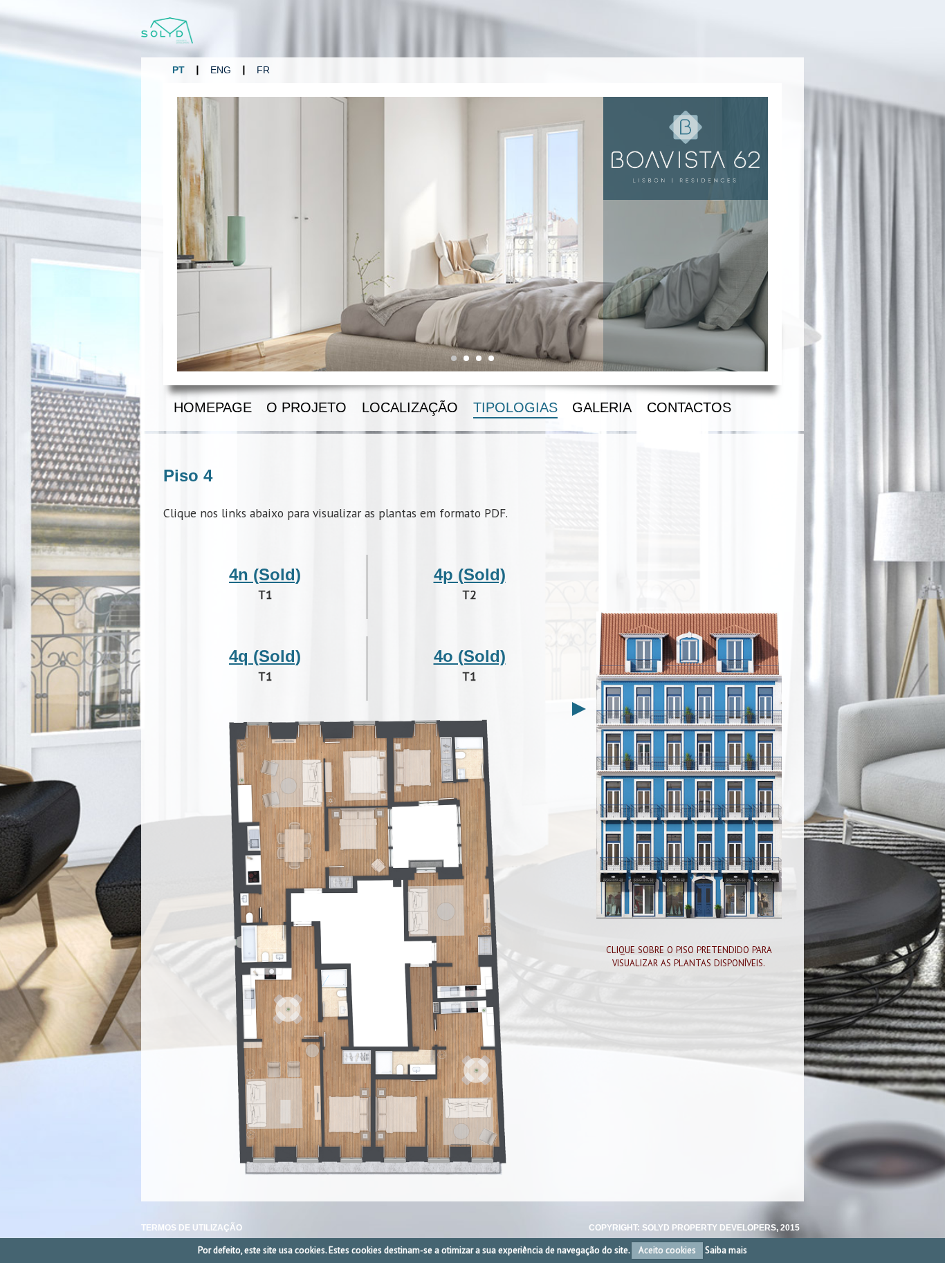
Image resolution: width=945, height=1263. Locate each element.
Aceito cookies (667, 1250)
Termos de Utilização (191, 1228)
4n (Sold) (265, 574)
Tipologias (515, 407)
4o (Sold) (470, 656)
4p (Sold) (470, 574)
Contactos (689, 407)
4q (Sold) (265, 656)
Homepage (213, 407)
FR (263, 69)
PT (178, 69)
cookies (310, 1250)
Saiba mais (726, 1250)
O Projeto (306, 407)
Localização (410, 407)
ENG (220, 69)
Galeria (602, 407)
